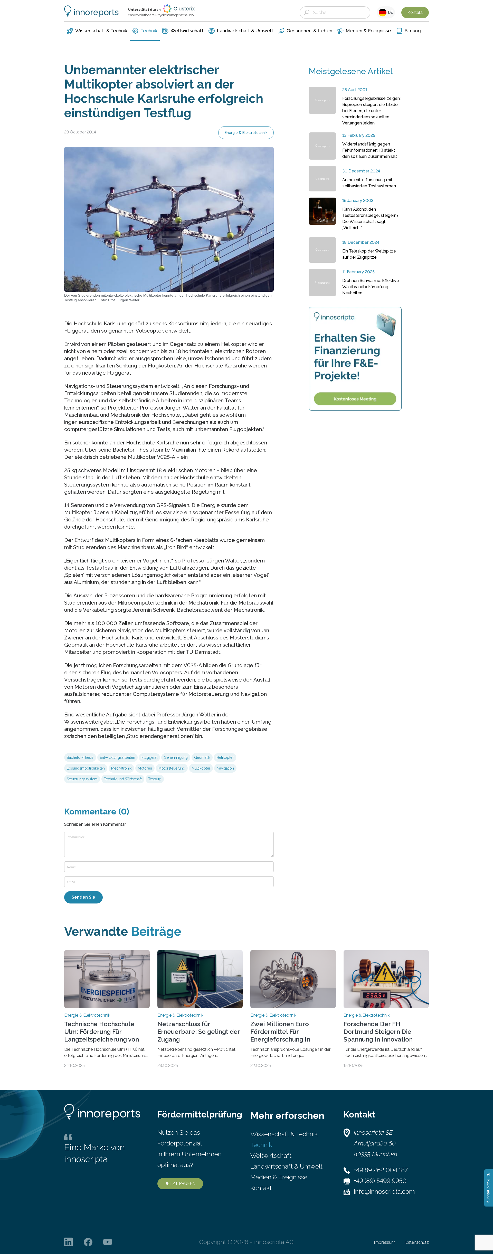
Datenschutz (417, 1242)
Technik (261, 1145)
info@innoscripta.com (384, 1191)
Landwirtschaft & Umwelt (286, 1166)
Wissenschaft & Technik (284, 1134)
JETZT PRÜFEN (180, 1183)
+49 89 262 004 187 (381, 1170)
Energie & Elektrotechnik (246, 133)
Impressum (384, 1242)
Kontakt (415, 12)
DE (389, 12)
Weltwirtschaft (270, 1155)
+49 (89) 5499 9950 (380, 1180)
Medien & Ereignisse (279, 1177)
